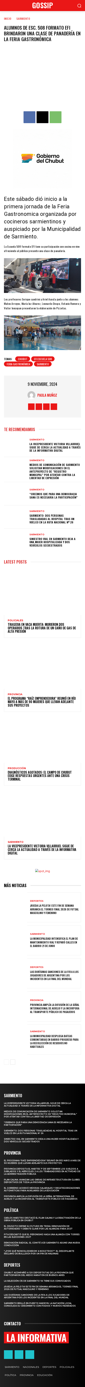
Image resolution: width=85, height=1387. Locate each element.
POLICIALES (15, 620)
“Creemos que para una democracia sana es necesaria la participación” (53, 495)
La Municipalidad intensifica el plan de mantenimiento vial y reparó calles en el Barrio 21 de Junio (54, 942)
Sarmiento (43, 364)
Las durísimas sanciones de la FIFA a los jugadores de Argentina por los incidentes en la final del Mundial (54, 975)
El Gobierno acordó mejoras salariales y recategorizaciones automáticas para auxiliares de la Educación (42, 1189)
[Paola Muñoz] (32, 395)
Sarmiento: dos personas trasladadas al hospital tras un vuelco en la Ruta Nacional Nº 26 (51, 518)
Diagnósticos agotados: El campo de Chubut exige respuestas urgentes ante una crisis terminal (40, 776)
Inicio (7, 18)
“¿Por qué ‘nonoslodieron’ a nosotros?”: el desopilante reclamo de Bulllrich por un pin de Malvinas (39, 1252)
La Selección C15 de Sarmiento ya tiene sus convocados (37, 1281)
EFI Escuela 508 (43, 359)
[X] (42, 117)
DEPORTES (36, 901)
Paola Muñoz (47, 395)
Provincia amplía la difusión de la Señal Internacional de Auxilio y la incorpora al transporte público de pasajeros (54, 1008)
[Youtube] (54, 406)
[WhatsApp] (55, 117)
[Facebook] (29, 117)
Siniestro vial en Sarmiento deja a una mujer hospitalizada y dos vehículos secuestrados (52, 542)
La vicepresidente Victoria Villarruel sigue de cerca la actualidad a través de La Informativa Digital (55, 447)
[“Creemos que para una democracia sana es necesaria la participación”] (15, 493)
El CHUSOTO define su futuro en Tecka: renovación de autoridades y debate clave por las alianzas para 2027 (38, 1227)
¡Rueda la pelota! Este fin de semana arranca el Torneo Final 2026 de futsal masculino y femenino (54, 909)
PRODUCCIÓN (17, 768)
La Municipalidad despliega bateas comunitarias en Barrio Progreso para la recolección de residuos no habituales (54, 1041)
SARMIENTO (23, 18)
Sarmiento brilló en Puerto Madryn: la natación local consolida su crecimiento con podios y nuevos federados (40, 1304)
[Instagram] (39, 406)
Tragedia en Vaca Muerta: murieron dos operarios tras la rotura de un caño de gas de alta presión (42, 628)
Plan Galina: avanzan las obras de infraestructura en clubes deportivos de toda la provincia (42, 1181)
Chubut (22, 359)
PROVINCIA (15, 694)
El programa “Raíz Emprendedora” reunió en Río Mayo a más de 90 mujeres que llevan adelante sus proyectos (42, 702)
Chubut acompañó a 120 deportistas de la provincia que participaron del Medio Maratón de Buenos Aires (39, 1274)
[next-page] (12, 1062)
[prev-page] (6, 1062)
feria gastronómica (18, 364)
